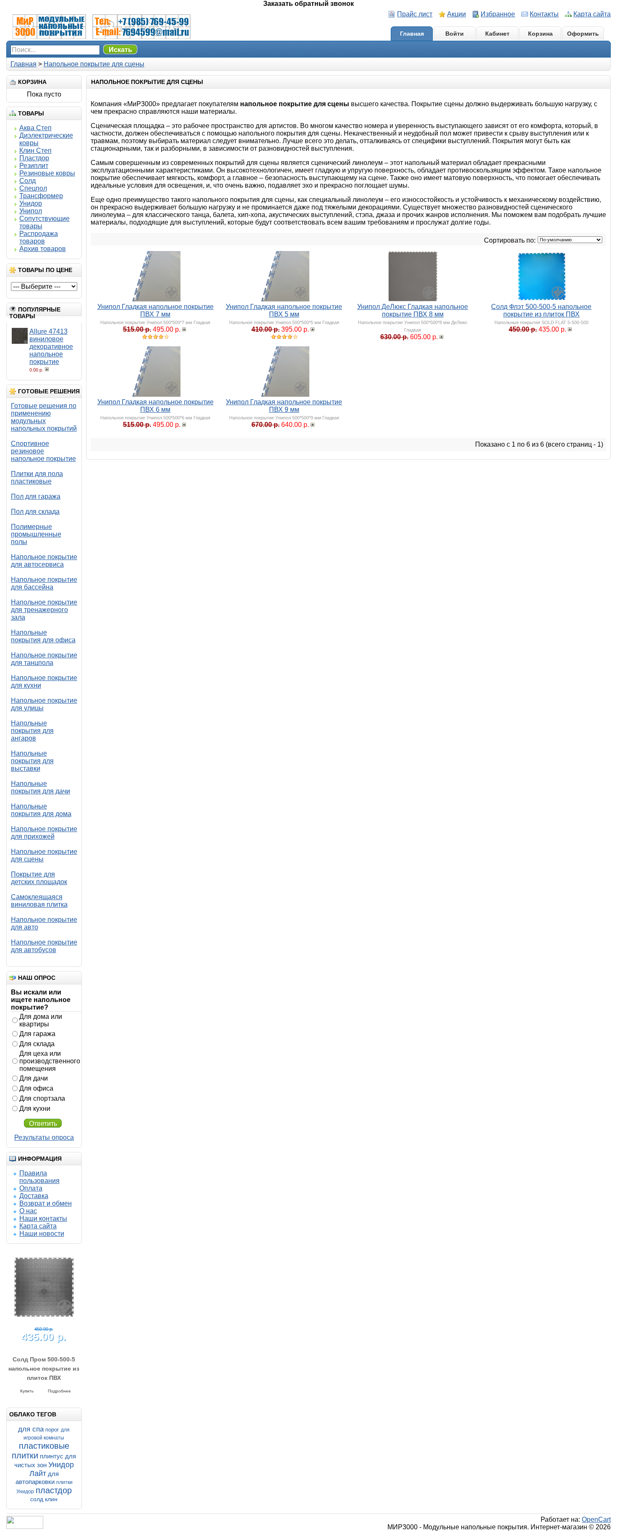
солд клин (44, 1499)
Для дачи (33, 1078)
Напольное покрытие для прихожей (44, 832)
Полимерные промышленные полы (36, 534)
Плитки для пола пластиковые (37, 477)
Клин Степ (35, 150)
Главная (412, 33)
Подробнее (59, 1389)
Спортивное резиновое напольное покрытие (43, 451)
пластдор (54, 1490)
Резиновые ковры (47, 173)
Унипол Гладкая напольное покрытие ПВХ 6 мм (155, 405)
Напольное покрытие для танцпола (44, 659)
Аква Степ (35, 127)
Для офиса (36, 1088)
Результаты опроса (44, 1137)
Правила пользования (39, 1177)
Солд (27, 180)
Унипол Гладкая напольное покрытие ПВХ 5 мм (284, 310)
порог (52, 1429)
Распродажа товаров (38, 237)
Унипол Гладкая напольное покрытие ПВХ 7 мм (155, 310)
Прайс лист (414, 14)
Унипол (30, 211)
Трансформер (41, 195)
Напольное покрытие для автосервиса (44, 560)
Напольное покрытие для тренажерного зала (44, 610)
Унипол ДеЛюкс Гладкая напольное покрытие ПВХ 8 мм (412, 310)
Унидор (30, 203)
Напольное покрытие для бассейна (44, 583)
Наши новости (41, 1233)
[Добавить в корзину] (48, 369)
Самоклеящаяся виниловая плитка (39, 900)
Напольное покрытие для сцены (94, 64)
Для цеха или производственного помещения (49, 1061)
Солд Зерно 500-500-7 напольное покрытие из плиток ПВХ (43, 1366)
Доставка (33, 1195)
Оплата (30, 1188)
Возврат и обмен (45, 1203)
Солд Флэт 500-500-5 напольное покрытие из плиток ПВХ (541, 310)
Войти (454, 33)
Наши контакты (43, 1218)
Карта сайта (592, 14)
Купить (27, 1389)
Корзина (540, 33)
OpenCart (596, 1519)
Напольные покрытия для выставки (32, 761)
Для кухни (34, 1108)
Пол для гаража (35, 496)
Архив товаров (42, 248)
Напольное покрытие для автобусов (44, 946)
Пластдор (34, 158)
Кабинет (497, 33)
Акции (456, 14)
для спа (31, 1429)
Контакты (544, 14)
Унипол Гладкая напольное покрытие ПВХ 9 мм (284, 405)
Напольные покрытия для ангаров (32, 731)
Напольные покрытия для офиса (43, 636)
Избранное (498, 14)
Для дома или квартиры (40, 1020)
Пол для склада (35, 511)
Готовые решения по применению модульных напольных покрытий (44, 417)
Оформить (583, 33)
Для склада (37, 1043)
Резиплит (33, 165)
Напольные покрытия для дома (41, 810)
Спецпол (33, 188)
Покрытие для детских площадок (39, 878)
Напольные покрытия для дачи (40, 787)
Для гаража (37, 1033)
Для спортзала (42, 1098)
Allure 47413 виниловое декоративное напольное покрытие (51, 346)
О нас (28, 1210)
